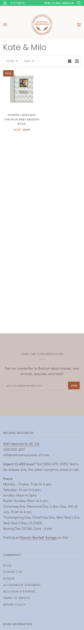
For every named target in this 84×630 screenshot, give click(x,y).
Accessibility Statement (22, 585)
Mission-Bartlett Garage (38, 537)
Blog (7, 565)
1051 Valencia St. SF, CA (21, 444)
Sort (27, 61)
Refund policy (14, 605)
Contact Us (12, 572)
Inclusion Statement (19, 591)
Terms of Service (16, 598)
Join (74, 386)
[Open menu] (9, 24)
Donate (9, 579)
